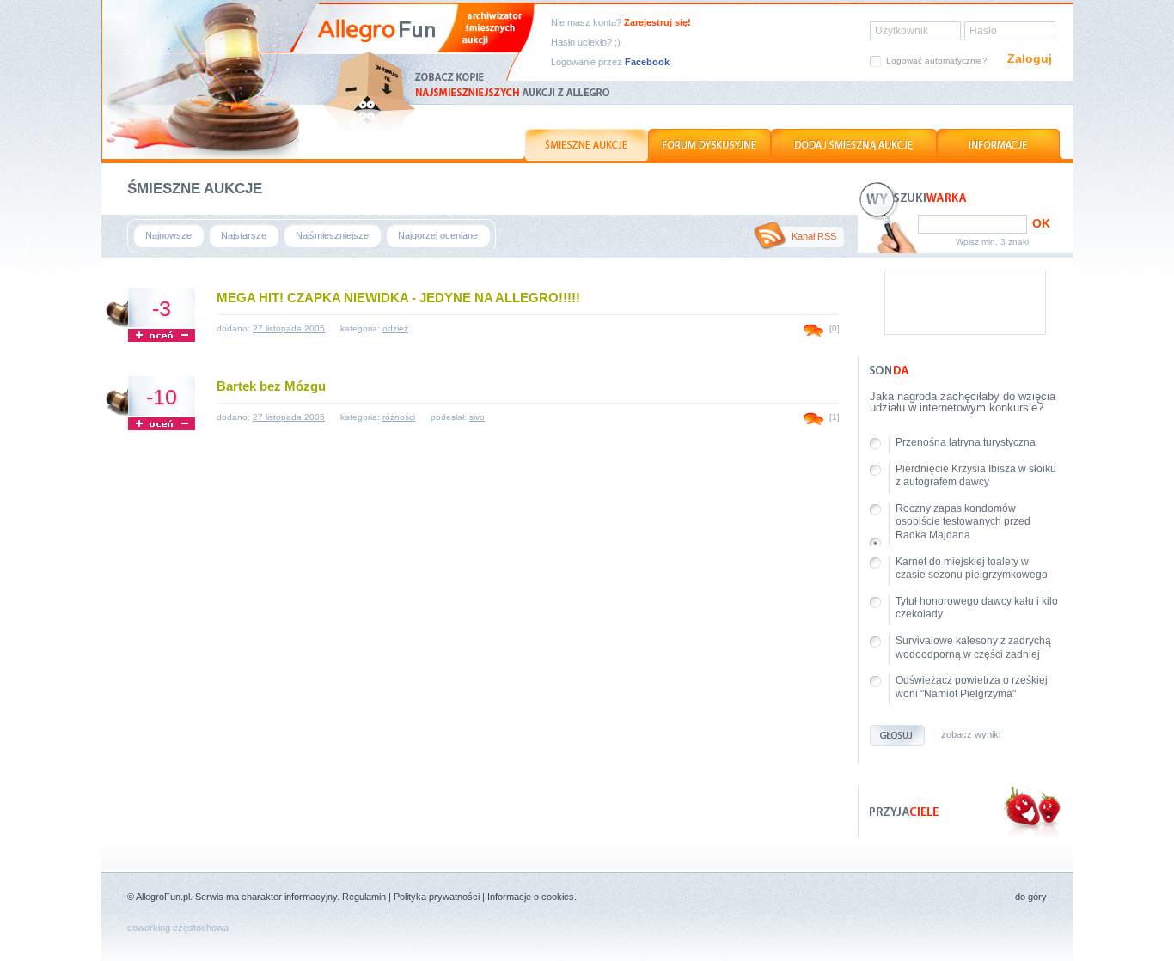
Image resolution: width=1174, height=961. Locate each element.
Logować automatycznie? (937, 60)
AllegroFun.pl (163, 896)
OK (1041, 223)
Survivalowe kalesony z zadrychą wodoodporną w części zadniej (973, 647)
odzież (395, 328)
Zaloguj (1029, 58)
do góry (1031, 897)
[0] (834, 328)
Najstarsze (243, 235)
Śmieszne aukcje (584, 145)
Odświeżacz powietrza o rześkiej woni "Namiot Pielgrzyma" (972, 687)
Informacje (1000, 145)
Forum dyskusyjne (709, 145)
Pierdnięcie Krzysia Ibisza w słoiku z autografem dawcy (976, 476)
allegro (205, 79)
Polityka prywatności (437, 896)
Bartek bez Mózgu (271, 386)
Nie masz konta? (621, 22)
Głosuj (897, 735)
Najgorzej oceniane (438, 235)
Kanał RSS (814, 236)
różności (398, 417)
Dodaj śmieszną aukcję (854, 145)
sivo (477, 417)
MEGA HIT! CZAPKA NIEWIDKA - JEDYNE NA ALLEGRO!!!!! (398, 297)
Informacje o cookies (530, 896)
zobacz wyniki (970, 734)
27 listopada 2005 (289, 328)
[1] (834, 417)
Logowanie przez (610, 62)
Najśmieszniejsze (332, 235)
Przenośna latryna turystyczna (966, 442)
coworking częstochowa (178, 927)
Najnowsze (168, 235)
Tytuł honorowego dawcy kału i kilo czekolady (977, 608)
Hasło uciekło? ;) (586, 42)
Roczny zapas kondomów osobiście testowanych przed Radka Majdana (963, 521)
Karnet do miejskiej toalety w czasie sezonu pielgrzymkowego (972, 568)
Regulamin (364, 896)
